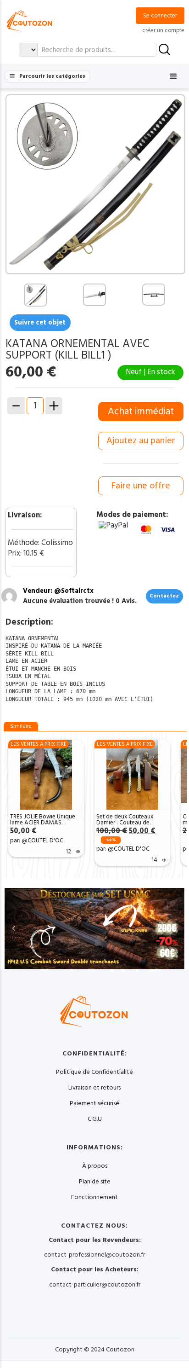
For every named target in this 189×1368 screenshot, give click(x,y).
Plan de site (95, 1181)
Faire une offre (140, 486)
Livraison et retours (94, 1087)
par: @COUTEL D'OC (36, 840)
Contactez (164, 596)
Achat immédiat (141, 411)
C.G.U (95, 1119)
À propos (94, 1166)
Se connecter (160, 16)
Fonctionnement (94, 1197)
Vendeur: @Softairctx (58, 591)
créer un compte (163, 30)
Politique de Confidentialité (94, 1072)
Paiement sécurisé (94, 1103)
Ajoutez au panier (140, 441)
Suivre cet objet (40, 322)
